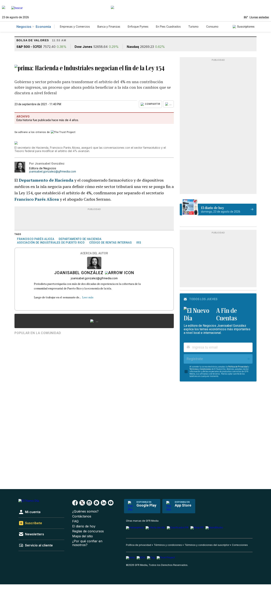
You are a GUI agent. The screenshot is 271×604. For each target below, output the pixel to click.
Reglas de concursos (88, 531)
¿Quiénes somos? (85, 511)
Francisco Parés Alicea (36, 199)
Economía (43, 27)
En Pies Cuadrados (168, 26)
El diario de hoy (83, 526)
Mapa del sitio (82, 536)
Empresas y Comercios (75, 26)
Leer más (87, 297)
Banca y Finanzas (108, 26)
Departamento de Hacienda (46, 180)
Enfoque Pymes (138, 26)
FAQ (75, 521)
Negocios (23, 27)
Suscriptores (246, 26)
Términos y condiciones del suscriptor (207, 544)
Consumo (212, 26)
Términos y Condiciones (200, 369)
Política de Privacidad (238, 367)
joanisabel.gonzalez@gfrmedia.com (52, 171)
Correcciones (240, 544)
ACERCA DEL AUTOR (94, 253)
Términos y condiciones (168, 544)
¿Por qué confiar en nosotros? (87, 543)
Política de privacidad (138, 544)
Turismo (193, 26)
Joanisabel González (78, 273)
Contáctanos (81, 516)
